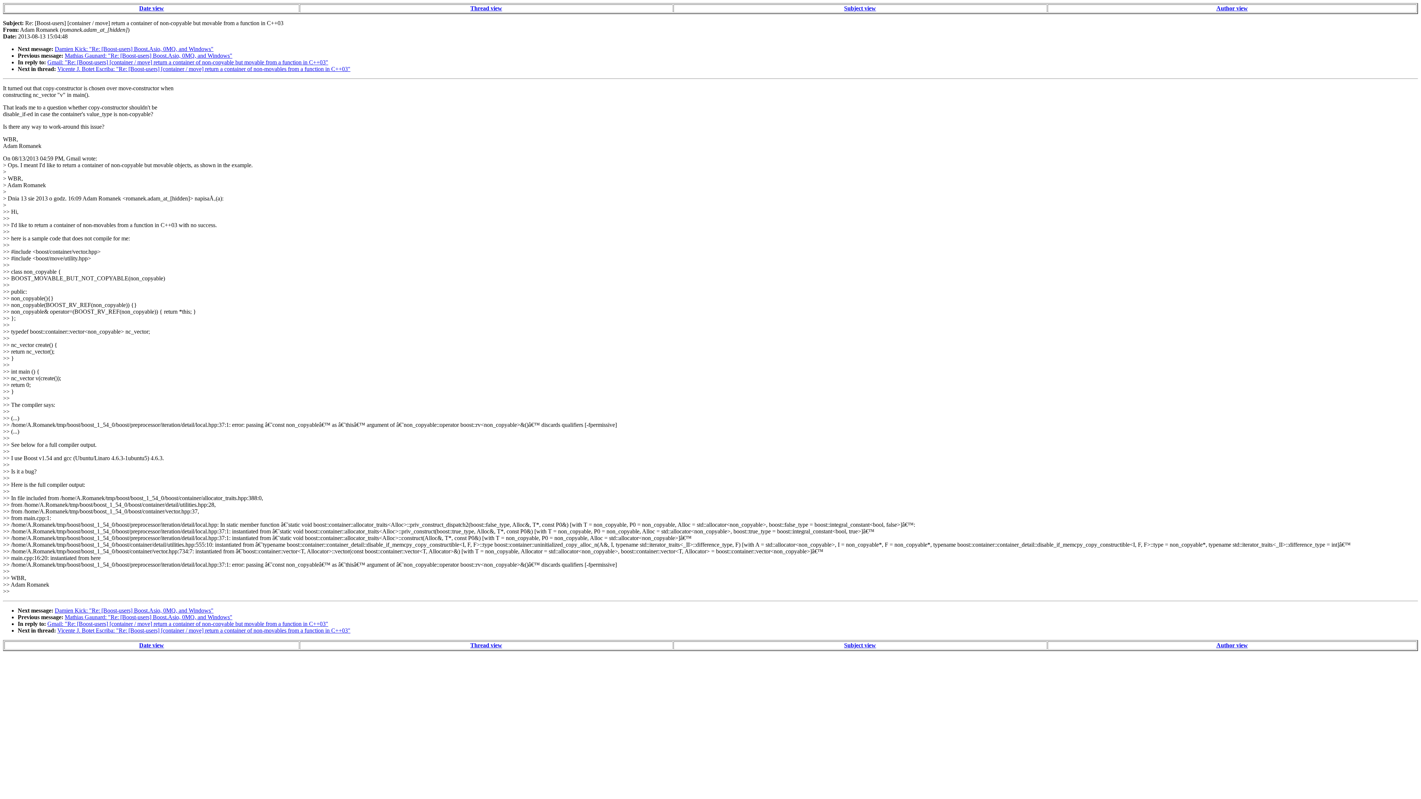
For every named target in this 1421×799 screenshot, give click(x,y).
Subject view (860, 8)
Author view (1232, 8)
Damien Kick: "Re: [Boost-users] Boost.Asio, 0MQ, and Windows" (134, 49)
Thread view (486, 8)
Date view (151, 8)
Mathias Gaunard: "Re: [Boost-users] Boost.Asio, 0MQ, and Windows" (148, 56)
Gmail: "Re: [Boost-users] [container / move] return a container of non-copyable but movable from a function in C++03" (187, 62)
